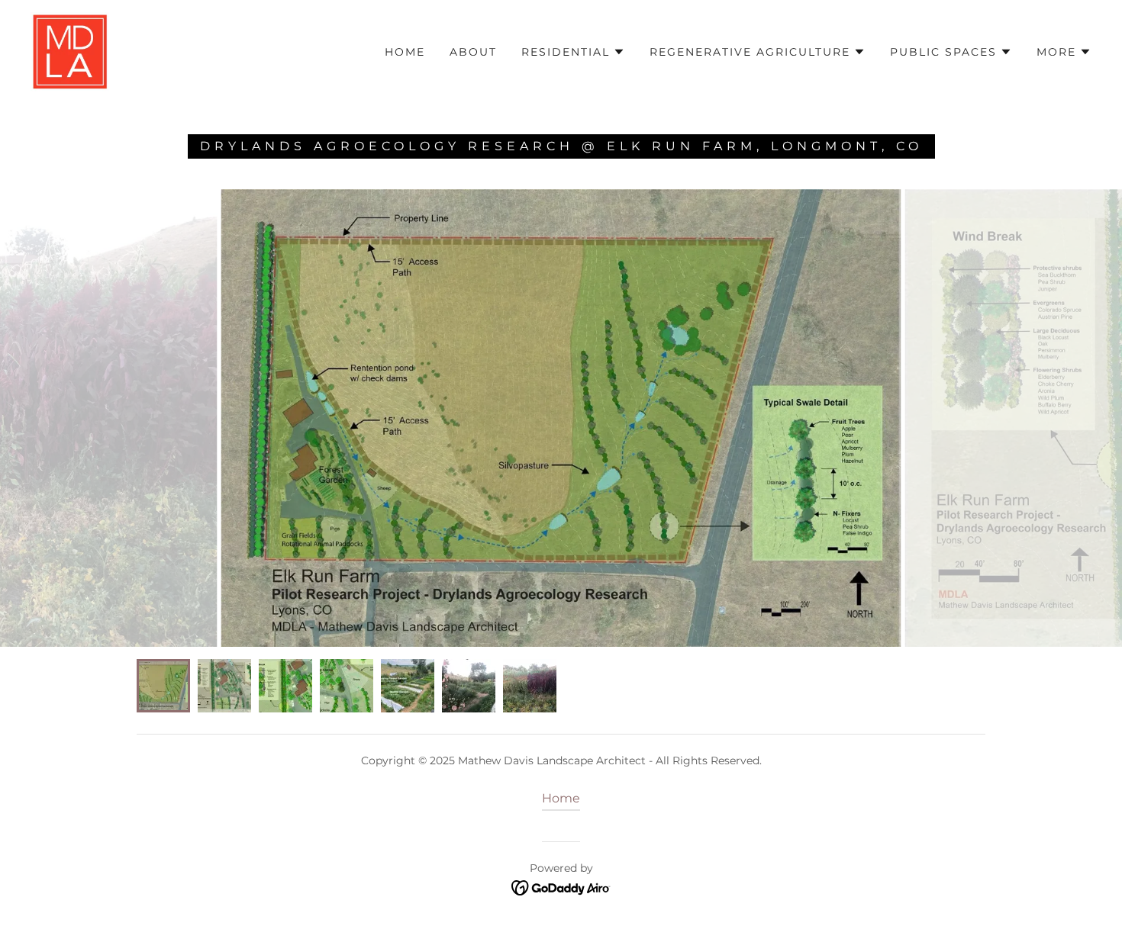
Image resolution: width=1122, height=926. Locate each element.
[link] (70, 50)
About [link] (473, 52)
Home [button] (561, 798)
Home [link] (405, 52)
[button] (573, 52)
